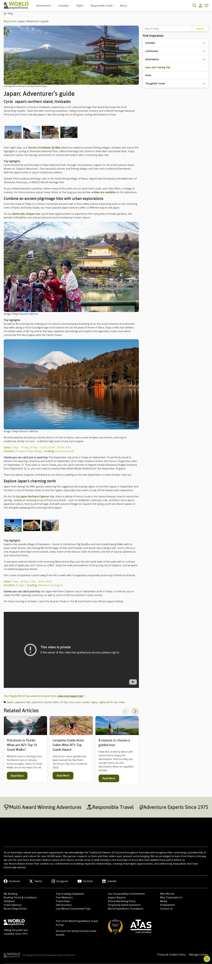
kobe (56, 702)
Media (163, 901)
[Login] (200, 5)
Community (151, 51)
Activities (64, 5)
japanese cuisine (42, 702)
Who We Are (167, 893)
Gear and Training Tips (157, 67)
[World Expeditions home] (16, 5)
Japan (10, 702)
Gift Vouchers (64, 905)
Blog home (10, 21)
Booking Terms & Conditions (20, 897)
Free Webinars (64, 897)
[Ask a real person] (207, 959)
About (123, 5)
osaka (85, 702)
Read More (17, 775)
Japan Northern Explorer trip (37, 496)
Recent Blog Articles (15, 908)
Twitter (38, 881)
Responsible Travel (102, 5)
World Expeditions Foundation (125, 908)
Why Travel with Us (171, 897)
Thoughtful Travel (155, 83)
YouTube (88, 881)
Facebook (14, 881)
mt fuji (63, 702)
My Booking (10, 893)
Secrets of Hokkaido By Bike (44, 147)
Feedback (9, 901)
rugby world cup (107, 702)
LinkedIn (112, 881)
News (148, 75)
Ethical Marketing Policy (121, 901)
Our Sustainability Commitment (126, 893)
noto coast (74, 702)
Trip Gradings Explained (70, 893)
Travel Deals (63, 901)
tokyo (122, 702)
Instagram (62, 881)
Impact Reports (117, 897)
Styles (79, 5)
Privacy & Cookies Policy (171, 954)
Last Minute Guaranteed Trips (73, 908)
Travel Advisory (12, 905)
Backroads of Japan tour (27, 213)
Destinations (43, 5)
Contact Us (166, 908)
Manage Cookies (198, 954)
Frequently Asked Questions (124, 905)
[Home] (5, 13)
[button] (135, 711)
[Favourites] (206, 5)
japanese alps (23, 702)
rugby (93, 702)
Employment (167, 905)
